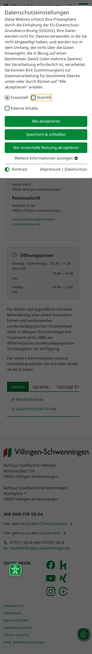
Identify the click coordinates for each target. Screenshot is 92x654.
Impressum (50, 169)
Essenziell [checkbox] (19, 97)
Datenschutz (76, 169)
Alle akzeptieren (46, 121)
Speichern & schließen (46, 134)
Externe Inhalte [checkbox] (24, 108)
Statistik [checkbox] (44, 97)
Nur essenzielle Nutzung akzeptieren (46, 147)
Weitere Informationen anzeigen (44, 158)
